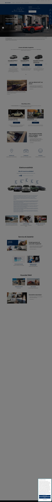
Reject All (45, 497)
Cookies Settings (45, 499)
